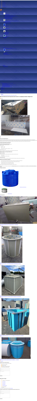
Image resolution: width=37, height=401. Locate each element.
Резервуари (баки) (4, 12)
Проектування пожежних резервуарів (6, 86)
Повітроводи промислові (7, 52)
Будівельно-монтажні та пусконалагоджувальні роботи (7, 83)
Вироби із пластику (7, 14)
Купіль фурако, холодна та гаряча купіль (9, 18)
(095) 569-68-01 (3, 384)
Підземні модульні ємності (7, 22)
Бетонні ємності (6, 28)
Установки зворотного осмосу (6, 54)
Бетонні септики (6, 34)
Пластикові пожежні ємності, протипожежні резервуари (10, 15)
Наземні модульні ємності (7, 21)
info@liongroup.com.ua (4, 6)
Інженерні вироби (4, 47)
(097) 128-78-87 (3, 2)
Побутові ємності (7, 25)
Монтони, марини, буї (5, 66)
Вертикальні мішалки (7, 50)
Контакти (2, 89)
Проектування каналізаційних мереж (6, 85)
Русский (2, 91)
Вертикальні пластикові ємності (8, 23)
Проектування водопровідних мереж (6, 84)
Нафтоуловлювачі (5, 37)
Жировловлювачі (7, 36)
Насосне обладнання (5, 53)
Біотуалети (4, 65)
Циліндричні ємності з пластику (8, 17)
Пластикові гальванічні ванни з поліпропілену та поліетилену (9, 48)
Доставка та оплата (3, 88)
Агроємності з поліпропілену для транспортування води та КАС (11, 16)
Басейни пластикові (7, 26)
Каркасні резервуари (10, 193)
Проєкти (2, 87)
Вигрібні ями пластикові (7, 32)
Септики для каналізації (5, 33)
